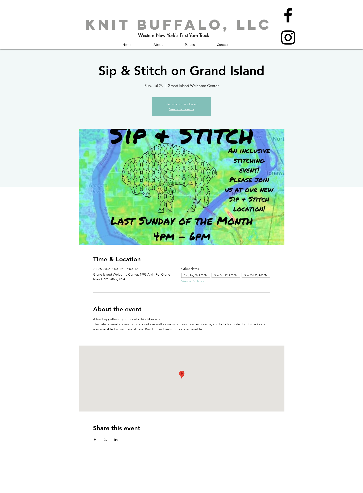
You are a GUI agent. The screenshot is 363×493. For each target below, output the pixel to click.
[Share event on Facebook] (95, 439)
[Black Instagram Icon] (288, 37)
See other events (181, 109)
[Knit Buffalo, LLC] (288, 15)
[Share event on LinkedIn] (116, 439)
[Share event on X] (105, 439)
